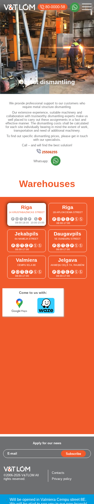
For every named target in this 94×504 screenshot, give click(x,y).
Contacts (58, 473)
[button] (26, 214)
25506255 (49, 152)
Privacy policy (62, 479)
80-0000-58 (54, 7)
